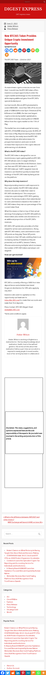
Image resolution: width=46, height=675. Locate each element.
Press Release (12, 29)
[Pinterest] (24, 50)
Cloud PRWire (12, 599)
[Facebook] (7, 50)
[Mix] (33, 50)
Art (8, 597)
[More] (7, 55)
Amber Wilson (12, 26)
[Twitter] (11, 50)
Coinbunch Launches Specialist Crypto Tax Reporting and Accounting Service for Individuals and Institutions (22, 563)
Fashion (10, 602)
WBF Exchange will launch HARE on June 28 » (25, 522)
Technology (11, 607)
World (9, 612)
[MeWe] (28, 50)
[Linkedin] (20, 50)
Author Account (13, 668)
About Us (10, 666)
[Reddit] (15, 50)
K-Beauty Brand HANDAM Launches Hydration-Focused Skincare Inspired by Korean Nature (22, 571)
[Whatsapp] (37, 50)
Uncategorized (12, 610)
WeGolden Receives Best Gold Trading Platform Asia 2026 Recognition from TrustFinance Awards (20, 578)
